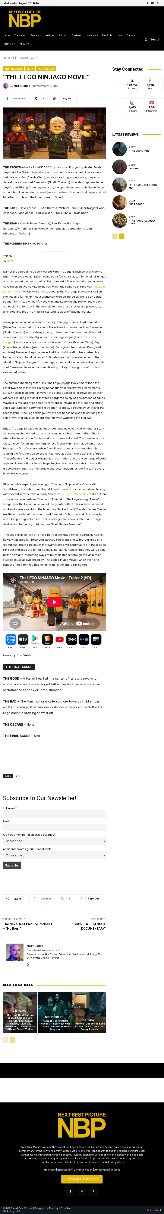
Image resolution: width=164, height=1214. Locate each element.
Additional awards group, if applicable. (27, 849)
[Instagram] (152, 3)
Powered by (9, 655)
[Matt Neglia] (6, 86)
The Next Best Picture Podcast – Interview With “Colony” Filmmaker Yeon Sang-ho (55, 1025)
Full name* (10, 808)
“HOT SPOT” (136, 204)
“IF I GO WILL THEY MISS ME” (143, 186)
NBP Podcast (54, 1017)
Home (6, 58)
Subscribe (151, 101)
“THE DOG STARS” (140, 150)
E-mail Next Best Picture (82, 1179)
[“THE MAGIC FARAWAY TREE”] (119, 220)
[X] (157, 3)
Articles (89, 1020)
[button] (151, 39)
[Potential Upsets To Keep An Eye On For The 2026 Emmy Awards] (89, 1012)
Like (150, 79)
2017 (34, 58)
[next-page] (12, 1040)
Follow (132, 79)
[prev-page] (5, 1040)
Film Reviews (20, 58)
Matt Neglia (46, 68)
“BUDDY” (134, 168)
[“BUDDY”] (119, 167)
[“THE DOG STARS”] (119, 149)
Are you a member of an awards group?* (29, 834)
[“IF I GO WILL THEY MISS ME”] (119, 184)
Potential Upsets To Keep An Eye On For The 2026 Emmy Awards (89, 1026)
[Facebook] (147, 3)
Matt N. (11, 260)
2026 (132, 147)
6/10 (17, 775)
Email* (7, 821)
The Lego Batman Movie (74, 494)
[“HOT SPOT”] (119, 202)
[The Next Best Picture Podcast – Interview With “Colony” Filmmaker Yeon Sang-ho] (55, 1012)
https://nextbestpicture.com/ (43, 950)
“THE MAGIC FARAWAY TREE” (142, 222)
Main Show (19, 1011)
